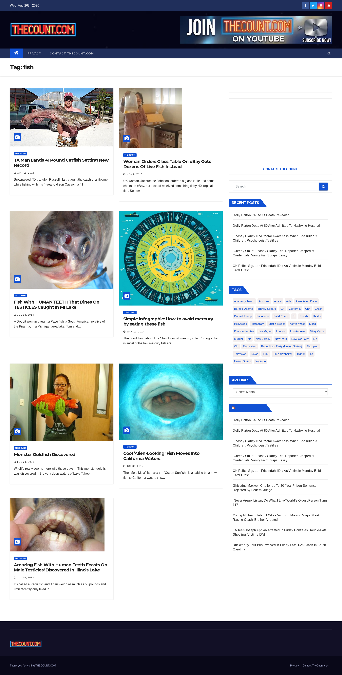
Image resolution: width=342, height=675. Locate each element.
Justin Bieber (277, 323)
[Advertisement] (280, 128)
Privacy (34, 53)
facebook (262, 316)
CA (282, 308)
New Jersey (263, 338)
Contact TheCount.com (72, 53)
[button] (329, 53)
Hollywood (240, 323)
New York (281, 338)
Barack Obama (243, 308)
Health (317, 316)
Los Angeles (297, 331)
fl (294, 316)
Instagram (258, 323)
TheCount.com (249, 408)
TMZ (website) (282, 353)
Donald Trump (243, 316)
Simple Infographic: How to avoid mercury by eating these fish (168, 321)
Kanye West (297, 323)
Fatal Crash (281, 316)
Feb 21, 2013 (25, 462)
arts (288, 301)
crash (318, 308)
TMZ (266, 353)
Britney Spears (266, 308)
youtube (261, 361)
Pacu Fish (20, 295)
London (281, 331)
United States (242, 361)
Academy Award (244, 301)
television (240, 353)
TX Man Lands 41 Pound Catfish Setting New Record (61, 162)
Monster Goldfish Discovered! (45, 454)
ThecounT (20, 153)
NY (315, 338)
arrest (278, 301)
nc (249, 338)
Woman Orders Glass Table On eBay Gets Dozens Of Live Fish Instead (167, 164)
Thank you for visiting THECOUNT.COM (33, 665)
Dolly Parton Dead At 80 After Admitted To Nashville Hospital (276, 225)
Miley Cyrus (317, 331)
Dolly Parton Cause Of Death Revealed (261, 215)
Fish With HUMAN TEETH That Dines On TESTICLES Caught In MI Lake (56, 304)
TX (311, 353)
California (295, 308)
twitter (301, 353)
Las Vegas (265, 331)
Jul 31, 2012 (135, 466)
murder (238, 338)
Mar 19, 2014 (135, 331)
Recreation (249, 346)
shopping (312, 346)
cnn (307, 308)
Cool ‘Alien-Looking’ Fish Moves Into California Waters (161, 456)
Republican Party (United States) (281, 346)
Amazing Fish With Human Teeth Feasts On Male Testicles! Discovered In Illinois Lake (60, 567)
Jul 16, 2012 (25, 577)
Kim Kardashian (244, 331)
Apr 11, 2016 (25, 172)
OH (236, 346)
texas (254, 353)
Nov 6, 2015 (135, 174)
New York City (300, 338)
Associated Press (306, 301)
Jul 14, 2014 (25, 314)
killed (312, 323)
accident (264, 301)
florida (304, 316)
